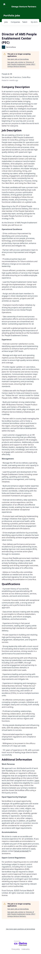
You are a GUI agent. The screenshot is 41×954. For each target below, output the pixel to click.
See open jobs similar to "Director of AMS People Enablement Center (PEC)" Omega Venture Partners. (21, 64)
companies (15, 22)
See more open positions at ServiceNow (20, 929)
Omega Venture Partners (23, 6)
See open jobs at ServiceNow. (18, 59)
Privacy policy (16, 949)
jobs (6, 22)
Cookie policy (26, 949)
